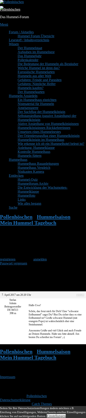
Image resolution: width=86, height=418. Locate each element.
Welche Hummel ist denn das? (39, 68)
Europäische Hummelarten (36, 72)
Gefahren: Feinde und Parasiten (40, 80)
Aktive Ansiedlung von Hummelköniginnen (48, 124)
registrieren (7, 259)
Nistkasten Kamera (31, 171)
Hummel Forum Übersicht (36, 36)
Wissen (14, 44)
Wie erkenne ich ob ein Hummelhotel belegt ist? (51, 144)
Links (22, 199)
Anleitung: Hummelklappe (36, 148)
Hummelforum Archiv (33, 183)
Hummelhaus (18, 159)
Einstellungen (56, 416)
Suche (13, 207)
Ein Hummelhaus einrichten (37, 100)
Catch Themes (42, 404)
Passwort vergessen (13, 263)
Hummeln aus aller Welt (34, 76)
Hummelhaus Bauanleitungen (38, 163)
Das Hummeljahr (29, 56)
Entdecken (16, 175)
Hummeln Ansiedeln (23, 96)
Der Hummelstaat (30, 48)
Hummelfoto (26, 195)
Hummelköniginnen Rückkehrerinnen (44, 128)
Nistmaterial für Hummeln (36, 104)
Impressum (7, 377)
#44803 (80, 294)
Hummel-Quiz (28, 179)
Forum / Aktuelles (21, 32)
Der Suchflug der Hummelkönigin (41, 112)
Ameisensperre (28, 108)
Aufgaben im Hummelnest (36, 52)
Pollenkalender (28, 60)
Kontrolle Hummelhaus (34, 152)
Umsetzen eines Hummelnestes (39, 132)
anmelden (40, 259)
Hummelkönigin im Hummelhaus (41, 140)
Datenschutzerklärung (15, 400)
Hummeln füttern (29, 155)
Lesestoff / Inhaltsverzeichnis (29, 40)
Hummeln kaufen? (30, 88)
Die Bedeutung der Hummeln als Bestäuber (48, 64)
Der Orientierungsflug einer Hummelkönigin (49, 136)
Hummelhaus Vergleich (34, 167)
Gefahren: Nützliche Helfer (37, 84)
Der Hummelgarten (31, 92)
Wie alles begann (29, 203)
